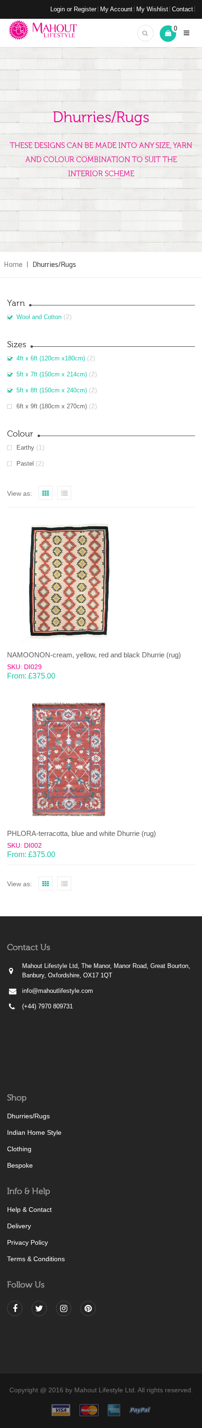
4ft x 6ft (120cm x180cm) (50, 358)
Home (13, 264)
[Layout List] (64, 493)
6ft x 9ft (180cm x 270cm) (51, 406)
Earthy (25, 447)
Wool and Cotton (39, 316)
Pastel (25, 463)
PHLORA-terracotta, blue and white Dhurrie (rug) (81, 833)
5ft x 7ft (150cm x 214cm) (51, 374)
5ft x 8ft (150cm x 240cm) (51, 390)
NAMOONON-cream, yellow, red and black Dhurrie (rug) (94, 655)
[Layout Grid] (46, 493)
